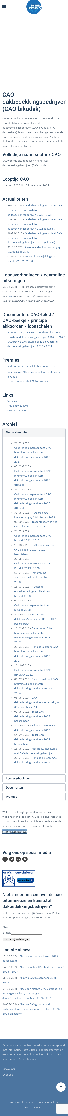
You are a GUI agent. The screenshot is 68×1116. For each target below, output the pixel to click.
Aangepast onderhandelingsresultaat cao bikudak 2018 (32, 591)
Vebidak (12, 401)
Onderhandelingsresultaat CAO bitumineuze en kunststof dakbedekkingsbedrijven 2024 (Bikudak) (34, 238)
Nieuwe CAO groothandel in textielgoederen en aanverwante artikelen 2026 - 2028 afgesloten (31, 1009)
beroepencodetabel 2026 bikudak (27, 381)
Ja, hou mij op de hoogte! (16, 939)
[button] (4, 6)
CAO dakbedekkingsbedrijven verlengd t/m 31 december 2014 (36, 702)
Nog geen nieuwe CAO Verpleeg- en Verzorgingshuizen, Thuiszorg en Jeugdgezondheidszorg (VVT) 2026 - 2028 (32, 993)
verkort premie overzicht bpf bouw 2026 (31, 366)
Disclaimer (8, 1069)
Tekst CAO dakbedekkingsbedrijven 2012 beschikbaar (32, 739)
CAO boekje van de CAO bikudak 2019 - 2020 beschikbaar (34, 549)
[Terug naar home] (34, 6)
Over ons (7, 1075)
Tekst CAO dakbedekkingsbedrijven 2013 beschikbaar (32, 716)
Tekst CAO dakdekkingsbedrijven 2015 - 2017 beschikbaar (35, 619)
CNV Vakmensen (17, 410)
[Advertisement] (34, 49)
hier (9, 296)
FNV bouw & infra (17, 405)
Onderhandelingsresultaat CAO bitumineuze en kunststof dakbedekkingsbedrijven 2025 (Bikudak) (34, 224)
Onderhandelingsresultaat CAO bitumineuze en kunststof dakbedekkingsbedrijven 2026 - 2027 (34, 210)
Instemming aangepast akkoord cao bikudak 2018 (33, 577)
